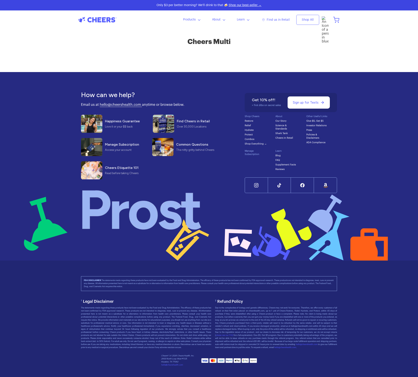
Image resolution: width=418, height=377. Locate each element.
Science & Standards (281, 127)
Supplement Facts (285, 164)
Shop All (308, 19)
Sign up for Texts (306, 102)
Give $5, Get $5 (315, 121)
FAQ (277, 160)
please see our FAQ (225, 335)
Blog (278, 155)
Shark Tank (281, 133)
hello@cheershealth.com (121, 104)
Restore (249, 121)
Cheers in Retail (284, 138)
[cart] (336, 19)
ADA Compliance (315, 142)
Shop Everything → (256, 144)
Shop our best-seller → (245, 5)
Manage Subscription (252, 152)
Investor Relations (316, 125)
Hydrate (249, 130)
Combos (249, 139)
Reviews (280, 169)
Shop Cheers (252, 116)
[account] (325, 19)
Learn (241, 19)
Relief (248, 125)
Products (189, 19)
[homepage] (111, 19)
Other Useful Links (316, 116)
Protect (249, 134)
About (216, 19)
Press (309, 130)
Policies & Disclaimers (312, 136)
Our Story (281, 121)
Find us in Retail (278, 19)
